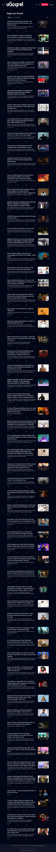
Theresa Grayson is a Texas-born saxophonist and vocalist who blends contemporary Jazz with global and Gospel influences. (20, 605)
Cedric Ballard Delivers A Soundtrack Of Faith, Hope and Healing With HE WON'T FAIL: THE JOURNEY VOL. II (20, 120)
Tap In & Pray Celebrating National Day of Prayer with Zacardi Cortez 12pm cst (21, 723)
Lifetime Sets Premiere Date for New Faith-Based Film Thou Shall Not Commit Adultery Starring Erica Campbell (21, 816)
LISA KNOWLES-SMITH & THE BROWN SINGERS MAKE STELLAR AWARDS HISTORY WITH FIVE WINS (20, 92)
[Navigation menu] (3, 4)
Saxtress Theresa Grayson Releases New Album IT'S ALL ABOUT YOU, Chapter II (20, 602)
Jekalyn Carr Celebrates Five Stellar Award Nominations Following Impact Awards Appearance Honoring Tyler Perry (21, 465)
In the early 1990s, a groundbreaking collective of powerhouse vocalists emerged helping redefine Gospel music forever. (20, 592)
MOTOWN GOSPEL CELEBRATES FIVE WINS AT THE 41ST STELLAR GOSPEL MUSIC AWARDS (21, 49)
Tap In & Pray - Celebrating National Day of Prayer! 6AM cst (21, 791)
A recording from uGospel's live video (16, 726)
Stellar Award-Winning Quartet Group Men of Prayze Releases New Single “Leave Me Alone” (21, 506)
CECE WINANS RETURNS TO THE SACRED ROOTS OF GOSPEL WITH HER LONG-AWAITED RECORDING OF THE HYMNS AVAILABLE (21, 451)
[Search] (36, 4)
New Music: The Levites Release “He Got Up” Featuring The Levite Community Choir (21, 520)
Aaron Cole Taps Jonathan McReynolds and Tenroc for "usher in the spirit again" (21, 134)
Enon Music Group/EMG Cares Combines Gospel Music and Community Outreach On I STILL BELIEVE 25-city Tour (21, 683)
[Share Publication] (39, 4)
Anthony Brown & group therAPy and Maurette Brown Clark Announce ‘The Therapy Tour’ (19, 23)
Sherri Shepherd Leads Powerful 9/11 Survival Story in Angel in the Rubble (19, 36)
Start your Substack (25, 848)
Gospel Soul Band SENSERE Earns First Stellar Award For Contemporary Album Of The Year (20, 82)
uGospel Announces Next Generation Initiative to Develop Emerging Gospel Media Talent (19, 159)
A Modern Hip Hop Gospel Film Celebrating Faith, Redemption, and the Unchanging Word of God (19, 342)
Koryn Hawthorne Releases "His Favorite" (20, 228)
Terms (36, 845)
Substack (22, 850)
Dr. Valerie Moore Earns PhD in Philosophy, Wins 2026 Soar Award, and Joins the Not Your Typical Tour (21, 830)
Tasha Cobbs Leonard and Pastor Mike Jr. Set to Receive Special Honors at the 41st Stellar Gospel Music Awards (20, 296)
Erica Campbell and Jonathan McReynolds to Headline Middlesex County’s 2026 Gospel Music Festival (21, 437)
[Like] (8, 31)
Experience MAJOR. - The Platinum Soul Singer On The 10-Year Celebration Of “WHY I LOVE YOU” (20, 668)
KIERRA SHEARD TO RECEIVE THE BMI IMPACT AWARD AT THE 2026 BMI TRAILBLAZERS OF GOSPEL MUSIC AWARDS (20, 381)
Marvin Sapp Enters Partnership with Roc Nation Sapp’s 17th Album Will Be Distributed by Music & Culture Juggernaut (21, 191)
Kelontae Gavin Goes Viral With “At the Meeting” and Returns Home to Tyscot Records (20, 615)
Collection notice (41, 845)
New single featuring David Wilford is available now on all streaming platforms (20, 632)
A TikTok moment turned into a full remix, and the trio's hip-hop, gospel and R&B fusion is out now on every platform (21, 137)
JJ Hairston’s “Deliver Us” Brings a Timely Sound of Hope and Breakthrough (21, 628)
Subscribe (44, 4)
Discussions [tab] (17, 17)
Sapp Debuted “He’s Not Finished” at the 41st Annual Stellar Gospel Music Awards (21, 68)
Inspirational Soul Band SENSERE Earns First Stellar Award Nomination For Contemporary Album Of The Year (20, 352)
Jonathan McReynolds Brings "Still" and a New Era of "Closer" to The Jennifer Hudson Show (21, 749)
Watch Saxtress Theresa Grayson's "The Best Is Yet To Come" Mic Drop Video (20, 268)
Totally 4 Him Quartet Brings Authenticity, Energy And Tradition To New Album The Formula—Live (21, 106)
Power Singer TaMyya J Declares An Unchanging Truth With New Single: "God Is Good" (21, 255)
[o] (43, 725)
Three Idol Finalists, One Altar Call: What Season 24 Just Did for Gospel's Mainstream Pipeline (21, 654)
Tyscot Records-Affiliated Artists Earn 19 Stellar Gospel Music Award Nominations (20, 572)
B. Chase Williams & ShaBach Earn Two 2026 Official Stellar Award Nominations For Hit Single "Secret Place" (21, 410)
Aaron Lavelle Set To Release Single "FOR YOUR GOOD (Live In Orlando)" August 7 (21, 181)
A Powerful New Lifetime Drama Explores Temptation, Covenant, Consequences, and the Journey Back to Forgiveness (20, 820)
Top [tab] (13, 17)
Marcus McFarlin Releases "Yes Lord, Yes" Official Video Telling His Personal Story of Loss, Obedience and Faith (21, 281)
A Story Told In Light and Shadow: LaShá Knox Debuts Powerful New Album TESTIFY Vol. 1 (21, 492)
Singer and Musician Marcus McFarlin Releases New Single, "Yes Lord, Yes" (19, 711)
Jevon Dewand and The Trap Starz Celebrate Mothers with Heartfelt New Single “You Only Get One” (20, 735)
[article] (28, 26)
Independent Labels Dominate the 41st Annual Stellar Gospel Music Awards (19, 146)
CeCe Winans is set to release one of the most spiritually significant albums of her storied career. (20, 455)
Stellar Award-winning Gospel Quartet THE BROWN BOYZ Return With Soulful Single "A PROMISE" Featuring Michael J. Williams (21, 422)
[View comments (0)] (17, 31)
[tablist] (14, 17)
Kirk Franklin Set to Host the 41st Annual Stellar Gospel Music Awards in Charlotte (21, 545)
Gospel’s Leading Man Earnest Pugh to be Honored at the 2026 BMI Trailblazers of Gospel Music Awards (20, 367)
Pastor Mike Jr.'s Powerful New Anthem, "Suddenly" (20, 309)
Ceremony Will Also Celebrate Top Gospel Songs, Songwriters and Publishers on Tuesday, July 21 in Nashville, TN (21, 385)
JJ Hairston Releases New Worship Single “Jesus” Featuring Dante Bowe (20, 479)
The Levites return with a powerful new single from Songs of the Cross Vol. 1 (21, 523)
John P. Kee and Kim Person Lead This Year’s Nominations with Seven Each (20, 548)
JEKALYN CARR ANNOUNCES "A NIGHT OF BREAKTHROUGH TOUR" (21, 322)
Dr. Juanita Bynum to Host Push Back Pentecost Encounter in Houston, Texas (20, 641)
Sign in (52, 4)
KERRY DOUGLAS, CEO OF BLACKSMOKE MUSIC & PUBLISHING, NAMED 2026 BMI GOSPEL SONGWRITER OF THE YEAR (20, 241)
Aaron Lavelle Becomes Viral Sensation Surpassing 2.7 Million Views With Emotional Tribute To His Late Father (20, 176)
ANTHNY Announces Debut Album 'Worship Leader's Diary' (21, 217)
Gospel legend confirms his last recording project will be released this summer (20, 563)
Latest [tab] (9, 17)
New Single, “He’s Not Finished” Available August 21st (19, 194)
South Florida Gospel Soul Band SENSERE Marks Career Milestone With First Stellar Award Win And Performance (21, 78)
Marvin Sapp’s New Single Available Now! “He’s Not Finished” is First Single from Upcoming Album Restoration (21, 64)
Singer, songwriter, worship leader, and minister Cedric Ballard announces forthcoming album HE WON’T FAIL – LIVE (21, 536)
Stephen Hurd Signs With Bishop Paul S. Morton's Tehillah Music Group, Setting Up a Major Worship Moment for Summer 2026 (21, 778)
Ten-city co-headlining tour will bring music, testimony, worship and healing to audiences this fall (20, 27)
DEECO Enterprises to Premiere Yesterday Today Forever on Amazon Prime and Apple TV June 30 (21, 338)
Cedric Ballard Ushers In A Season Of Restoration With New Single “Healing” (20, 532)
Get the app (33, 848)
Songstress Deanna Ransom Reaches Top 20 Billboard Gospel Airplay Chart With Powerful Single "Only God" (21, 697)
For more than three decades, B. (14, 413)
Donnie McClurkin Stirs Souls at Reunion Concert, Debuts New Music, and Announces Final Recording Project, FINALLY (21, 558)
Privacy (33, 845)
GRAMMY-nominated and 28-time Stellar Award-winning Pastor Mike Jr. (20, 313)
